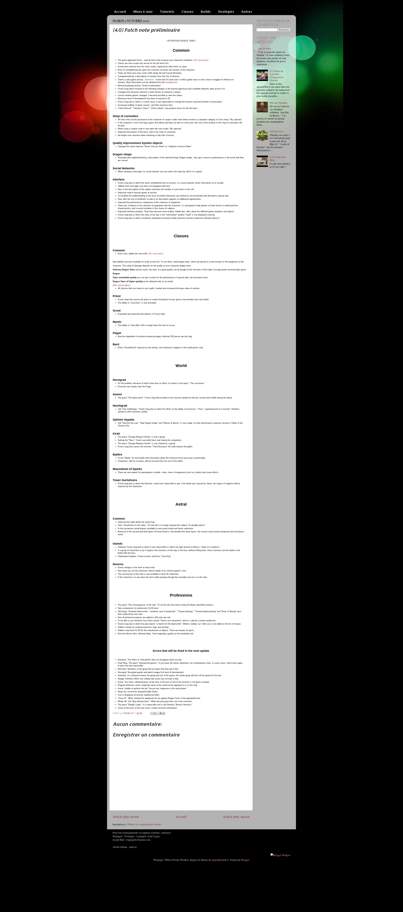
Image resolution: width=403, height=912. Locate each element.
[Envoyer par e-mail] (151, 713)
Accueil (120, 11)
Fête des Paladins (278, 103)
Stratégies (226, 11)
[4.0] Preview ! (277, 131)
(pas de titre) (264, 48)
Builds (206, 11)
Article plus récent (126, 816)
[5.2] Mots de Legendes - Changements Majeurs (277, 75)
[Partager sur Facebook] (160, 713)
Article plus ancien (236, 816)
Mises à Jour (143, 11)
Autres (246, 11)
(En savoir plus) (201, 60)
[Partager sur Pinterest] (163, 713)
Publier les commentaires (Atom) (144, 824)
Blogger (245, 860)
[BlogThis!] (154, 713)
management (171, 82)
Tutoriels (167, 11)
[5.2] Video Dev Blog (278, 158)
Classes (187, 11)
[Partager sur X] (157, 713)
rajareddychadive (220, 860)
